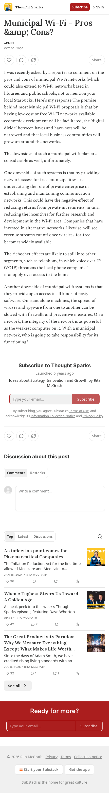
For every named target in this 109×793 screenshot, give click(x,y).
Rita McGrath (36, 574)
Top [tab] (10, 536)
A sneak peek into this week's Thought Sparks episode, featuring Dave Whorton (39, 609)
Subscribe (80, 7)
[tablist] (26, 473)
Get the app (79, 769)
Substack (29, 782)
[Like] (9, 60)
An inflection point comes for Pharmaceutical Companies (35, 554)
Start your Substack (41, 769)
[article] (54, 566)
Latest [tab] (23, 536)
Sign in (98, 7)
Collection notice (88, 756)
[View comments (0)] (21, 60)
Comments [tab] (16, 473)
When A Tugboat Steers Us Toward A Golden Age (41, 597)
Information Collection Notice (53, 416)
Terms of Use (79, 410)
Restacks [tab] (37, 473)
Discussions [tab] (42, 536)
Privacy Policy (93, 416)
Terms (66, 756)
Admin (9, 43)
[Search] (100, 536)
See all (14, 685)
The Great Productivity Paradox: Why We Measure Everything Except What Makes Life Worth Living (39, 643)
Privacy (52, 756)
